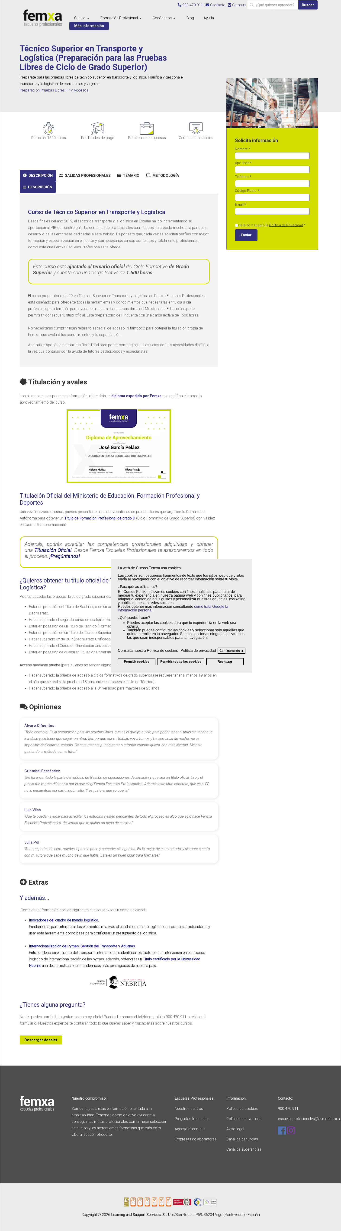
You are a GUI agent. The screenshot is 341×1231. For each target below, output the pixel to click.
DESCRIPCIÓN (40, 175)
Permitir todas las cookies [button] (180, 661)
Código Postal (247, 191)
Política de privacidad (243, 1119)
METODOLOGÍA (165, 175)
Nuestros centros (189, 1108)
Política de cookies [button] (162, 650)
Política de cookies (242, 1108)
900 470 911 (192, 5)
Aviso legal (235, 1129)
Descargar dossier (41, 1040)
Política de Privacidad (286, 225)
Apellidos (243, 163)
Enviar (246, 235)
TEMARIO (130, 175)
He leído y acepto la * (272, 225)
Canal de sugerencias (243, 1149)
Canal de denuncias (242, 1139)
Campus (238, 5)
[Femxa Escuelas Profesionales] (42, 18)
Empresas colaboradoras (195, 1139)
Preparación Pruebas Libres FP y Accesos (54, 90)
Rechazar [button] (225, 661)
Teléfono (243, 177)
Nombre (242, 149)
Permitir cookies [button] (136, 661)
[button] (82, 18)
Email (240, 204)
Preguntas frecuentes (192, 1119)
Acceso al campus (190, 1129)
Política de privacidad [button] (198, 650)
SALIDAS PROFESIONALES (87, 175)
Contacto (217, 5)
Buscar (308, 5)
